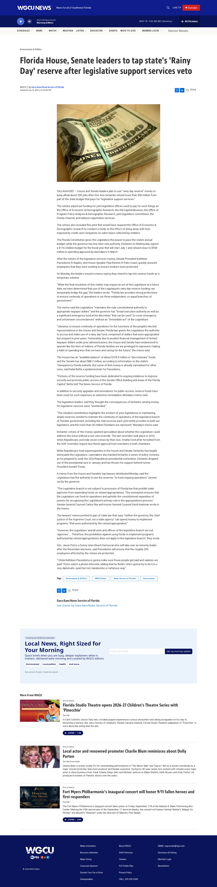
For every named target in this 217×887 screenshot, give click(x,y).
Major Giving (86, 859)
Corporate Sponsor (89, 866)
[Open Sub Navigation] (32, 31)
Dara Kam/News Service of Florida (47, 87)
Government (149, 578)
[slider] (34, 21)
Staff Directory (126, 853)
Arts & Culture (68, 700)
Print (193, 89)
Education (96, 31)
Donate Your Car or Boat (91, 872)
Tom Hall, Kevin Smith (71, 761)
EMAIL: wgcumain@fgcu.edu (171, 846)
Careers (122, 859)
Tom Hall (66, 715)
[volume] (29, 21)
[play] (20, 21)
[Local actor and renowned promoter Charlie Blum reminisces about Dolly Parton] (40, 757)
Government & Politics (31, 49)
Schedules (23, 31)
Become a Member (89, 853)
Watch (53, 31)
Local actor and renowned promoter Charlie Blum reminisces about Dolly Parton (124, 753)
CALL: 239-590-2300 (128, 879)
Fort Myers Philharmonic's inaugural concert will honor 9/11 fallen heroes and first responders (128, 794)
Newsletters (163, 866)
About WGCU (125, 846)
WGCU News (100, 578)
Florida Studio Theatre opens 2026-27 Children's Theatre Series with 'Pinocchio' (120, 707)
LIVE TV (177, 7)
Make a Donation (88, 846)
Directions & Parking (167, 853)
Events (113, 31)
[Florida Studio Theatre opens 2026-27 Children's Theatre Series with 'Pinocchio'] (40, 711)
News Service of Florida (125, 578)
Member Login (150, 31)
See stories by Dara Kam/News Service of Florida (87, 605)
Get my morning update (178, 651)
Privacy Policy (125, 872)
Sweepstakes (86, 879)
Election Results (178, 30)
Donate (192, 7)
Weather (68, 31)
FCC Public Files (126, 866)
